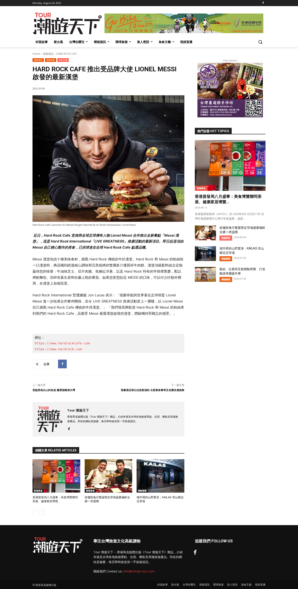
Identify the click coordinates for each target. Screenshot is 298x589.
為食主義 (63, 59)
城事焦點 (50, 59)
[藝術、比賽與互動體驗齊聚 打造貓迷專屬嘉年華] (205, 274)
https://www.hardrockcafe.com (62, 343)
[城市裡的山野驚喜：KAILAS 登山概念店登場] (160, 476)
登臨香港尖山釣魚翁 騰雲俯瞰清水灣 (54, 390)
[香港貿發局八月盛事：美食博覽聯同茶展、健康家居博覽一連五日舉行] (56, 476)
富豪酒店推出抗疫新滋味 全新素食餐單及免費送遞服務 (152, 390)
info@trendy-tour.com (138, 571)
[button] (260, 42)
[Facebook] (262, 3)
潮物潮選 (142, 490)
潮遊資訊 (48, 54)
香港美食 (38, 490)
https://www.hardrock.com (58, 349)
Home (36, 54)
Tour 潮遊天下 (78, 410)
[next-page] (42, 512)
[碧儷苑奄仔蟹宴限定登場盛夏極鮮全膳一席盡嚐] (108, 476)
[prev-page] (35, 512)
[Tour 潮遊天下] (50, 419)
